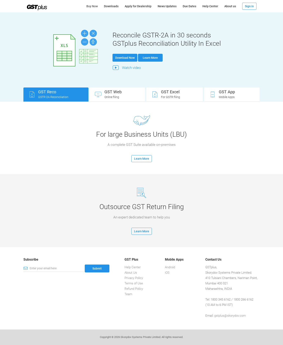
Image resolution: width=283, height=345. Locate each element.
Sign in (249, 6)
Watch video (131, 68)
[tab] (55, 94)
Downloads (111, 6)
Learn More (150, 57)
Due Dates (189, 6)
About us (230, 6)
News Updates (167, 6)
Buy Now (93, 6)
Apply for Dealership (138, 6)
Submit (97, 268)
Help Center (210, 6)
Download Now (125, 57)
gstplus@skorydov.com (230, 315)
